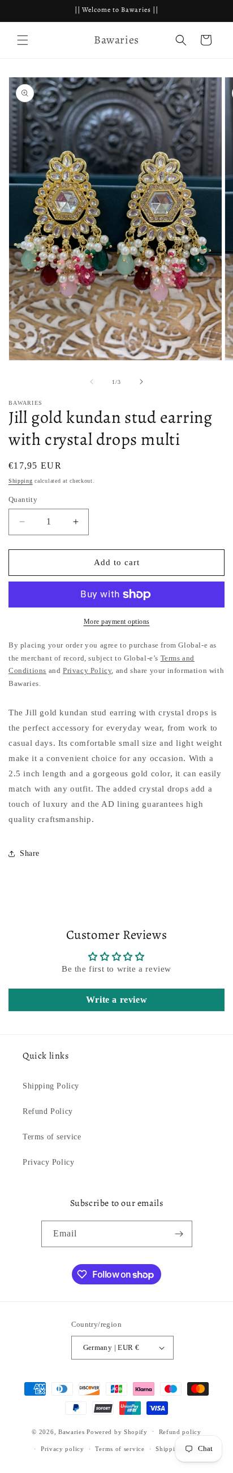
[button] (22, 40)
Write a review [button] (116, 999)
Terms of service (52, 1137)
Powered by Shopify (117, 1431)
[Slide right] (141, 381)
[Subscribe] (179, 1234)
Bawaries (71, 1431)
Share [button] (30, 853)
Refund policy (180, 1431)
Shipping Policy (51, 1086)
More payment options (117, 622)
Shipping (20, 481)
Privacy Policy (48, 1162)
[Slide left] (91, 381)
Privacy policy (62, 1448)
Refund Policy (48, 1111)
